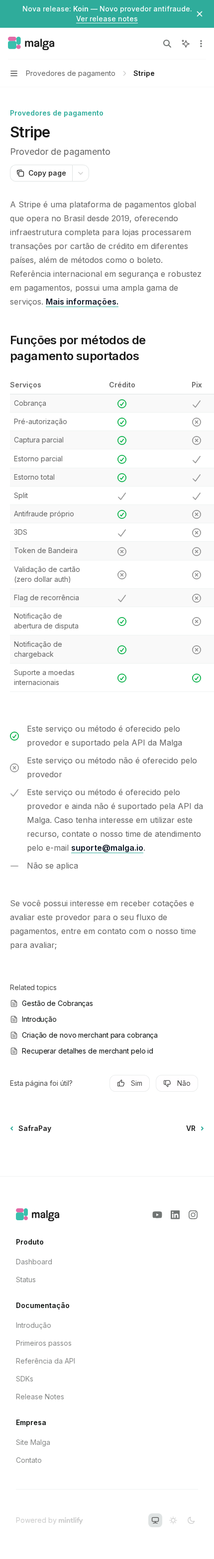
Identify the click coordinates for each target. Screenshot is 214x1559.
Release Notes (40, 1396)
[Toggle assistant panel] (185, 43)
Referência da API (45, 1361)
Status (26, 1279)
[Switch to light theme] (173, 1520)
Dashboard (34, 1261)
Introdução (33, 1325)
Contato (29, 1460)
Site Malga (33, 1442)
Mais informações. (82, 302)
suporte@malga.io (107, 848)
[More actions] (201, 44)
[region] (107, 536)
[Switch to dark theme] (191, 1520)
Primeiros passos (44, 1343)
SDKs (24, 1378)
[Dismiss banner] (199, 13)
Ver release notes (107, 18)
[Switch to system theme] (155, 1520)
